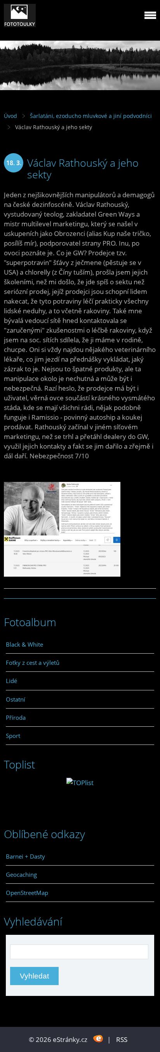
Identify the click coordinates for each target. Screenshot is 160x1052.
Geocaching (21, 874)
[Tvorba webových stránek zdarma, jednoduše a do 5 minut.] (98, 1039)
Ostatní (15, 699)
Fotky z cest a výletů (32, 662)
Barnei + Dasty (25, 856)
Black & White (24, 644)
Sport (13, 735)
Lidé (11, 681)
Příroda (16, 717)
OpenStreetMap (27, 893)
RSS (121, 1039)
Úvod (10, 116)
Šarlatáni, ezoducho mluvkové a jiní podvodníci (91, 116)
